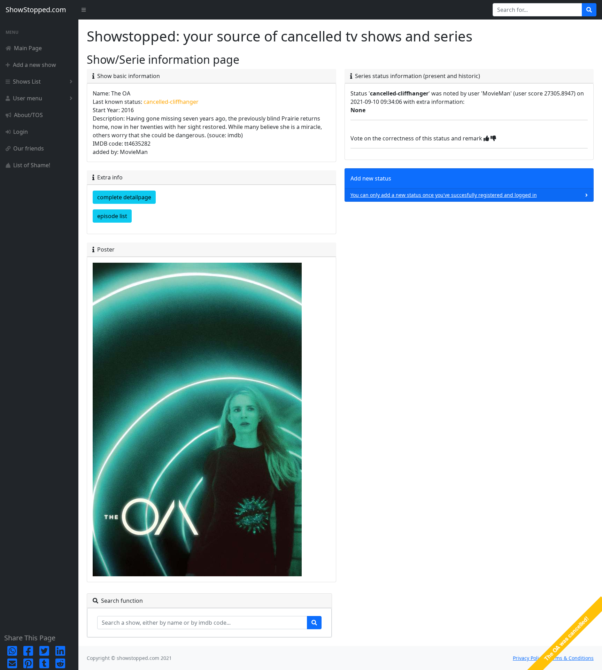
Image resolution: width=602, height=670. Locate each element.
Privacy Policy (528, 658)
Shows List (27, 81)
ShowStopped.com (36, 9)
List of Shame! (31, 165)
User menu (27, 98)
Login (20, 132)
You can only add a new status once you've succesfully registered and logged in (443, 195)
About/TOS (28, 115)
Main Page (28, 48)
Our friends (28, 148)
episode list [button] (112, 216)
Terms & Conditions (571, 658)
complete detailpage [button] (124, 197)
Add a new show (34, 65)
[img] (486, 138)
